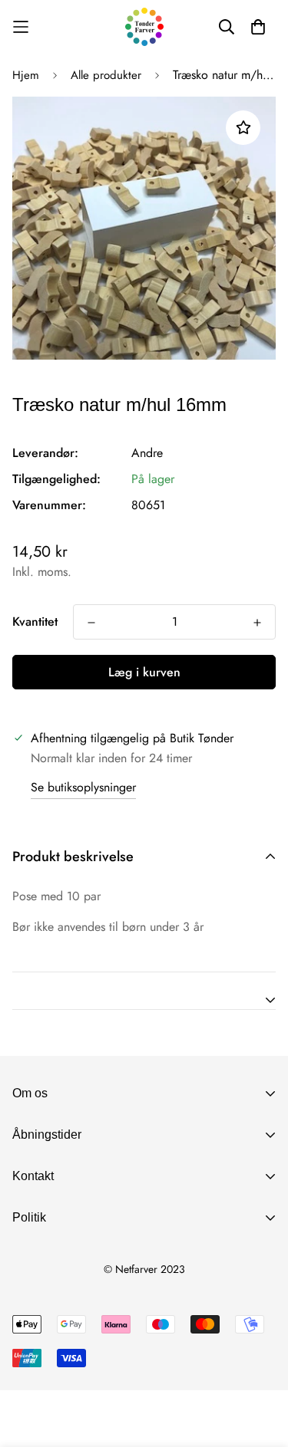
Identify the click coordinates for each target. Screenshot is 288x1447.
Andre (147, 453)
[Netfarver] (144, 27)
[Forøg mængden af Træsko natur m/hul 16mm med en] (257, 622)
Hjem (25, 75)
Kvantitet (35, 621)
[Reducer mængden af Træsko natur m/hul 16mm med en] (91, 622)
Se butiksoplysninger (83, 787)
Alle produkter (106, 75)
